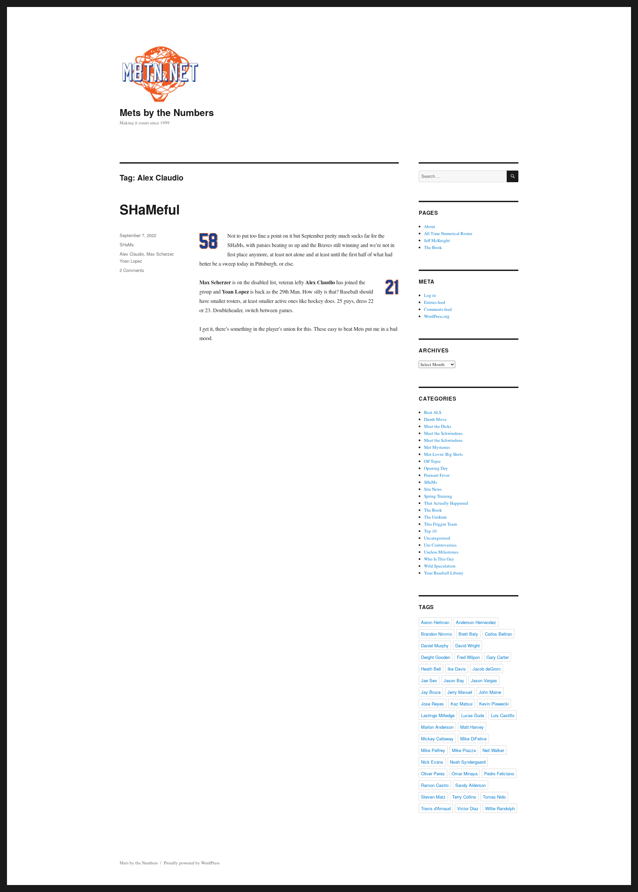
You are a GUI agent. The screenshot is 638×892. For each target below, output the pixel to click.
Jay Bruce (431, 692)
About (429, 226)
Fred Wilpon (468, 657)
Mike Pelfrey (433, 750)
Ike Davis (457, 669)
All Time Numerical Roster (448, 233)
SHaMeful (150, 208)
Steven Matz (433, 797)
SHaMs (127, 244)
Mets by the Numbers (167, 112)
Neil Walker (493, 750)
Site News (433, 489)
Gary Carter (497, 657)
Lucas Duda (472, 715)
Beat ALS (432, 412)
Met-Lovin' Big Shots (443, 454)
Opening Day (436, 468)
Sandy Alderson (470, 785)
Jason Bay (454, 680)
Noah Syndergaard (467, 762)
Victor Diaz (467, 808)
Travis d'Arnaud (436, 808)
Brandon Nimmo (436, 634)
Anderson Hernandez (476, 622)
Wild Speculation (440, 566)
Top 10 (430, 531)
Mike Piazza (464, 750)
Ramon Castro (435, 785)
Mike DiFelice (473, 738)
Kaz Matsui (462, 704)
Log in (430, 295)
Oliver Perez (433, 773)
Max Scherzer (160, 254)
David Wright (467, 645)
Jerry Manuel (459, 692)
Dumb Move (435, 419)
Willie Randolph (500, 808)
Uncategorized (437, 538)
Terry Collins (464, 797)
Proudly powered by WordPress (192, 863)
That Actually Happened (446, 503)
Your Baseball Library (444, 573)
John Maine (490, 692)
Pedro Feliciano (499, 773)
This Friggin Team (440, 524)
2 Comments (132, 270)
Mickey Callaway (437, 738)
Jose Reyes (432, 704)
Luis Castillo (502, 715)
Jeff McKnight (437, 240)
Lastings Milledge (438, 715)
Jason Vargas (484, 680)
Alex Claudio (132, 254)
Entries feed (434, 302)
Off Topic (432, 461)
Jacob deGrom (487, 669)
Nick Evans (432, 762)
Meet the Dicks (437, 426)
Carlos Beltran (498, 634)
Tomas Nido (494, 797)
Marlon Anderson (437, 727)
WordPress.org (437, 316)
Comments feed (438, 309)
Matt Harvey (472, 727)
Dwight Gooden (435, 657)
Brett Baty (468, 634)
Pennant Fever (437, 475)
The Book (433, 247)
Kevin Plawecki (494, 704)
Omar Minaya (465, 773)
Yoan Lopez (131, 261)
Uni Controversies (440, 545)
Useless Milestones (441, 552)
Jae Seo (429, 680)
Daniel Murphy (435, 645)
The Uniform (435, 517)
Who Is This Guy (439, 559)
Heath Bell (431, 669)
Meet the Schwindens (443, 433)
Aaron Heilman (435, 622)
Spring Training (438, 496)
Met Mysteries (437, 447)
